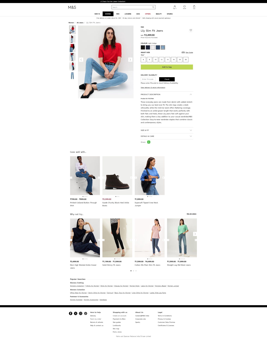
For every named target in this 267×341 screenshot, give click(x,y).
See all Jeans (191, 214)
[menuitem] (97, 13)
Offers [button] (148, 14)
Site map (116, 329)
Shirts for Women (107, 286)
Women (71, 23)
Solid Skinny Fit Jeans (111, 265)
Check (167, 79)
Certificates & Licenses (166, 325)
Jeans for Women (147, 286)
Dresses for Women (121, 286)
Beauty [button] (159, 14)
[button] (130, 60)
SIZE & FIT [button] (145, 130)
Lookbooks (117, 325)
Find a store (117, 332)
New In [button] (97, 14)
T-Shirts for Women (92, 286)
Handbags (103, 300)
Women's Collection (77, 286)
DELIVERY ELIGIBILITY (149, 75)
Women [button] (108, 14)
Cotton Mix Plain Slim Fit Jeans (147, 265)
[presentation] (71, 178)
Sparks (137, 322)
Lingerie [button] (128, 14)
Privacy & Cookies (164, 319)
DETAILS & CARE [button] (147, 136)
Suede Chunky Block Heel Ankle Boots (115, 204)
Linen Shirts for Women (140, 293)
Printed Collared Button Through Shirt (83, 204)
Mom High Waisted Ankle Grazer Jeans (83, 266)
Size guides (117, 322)
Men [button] (117, 14)
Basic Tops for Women (123, 293)
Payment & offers (119, 319)
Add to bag (167, 67)
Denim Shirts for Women (97, 293)
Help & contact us (96, 325)
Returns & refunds (96, 322)
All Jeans (80, 23)
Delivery (93, 316)
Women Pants (134, 286)
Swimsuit (110, 293)
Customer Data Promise (166, 322)
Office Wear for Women (78, 293)
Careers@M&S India (142, 316)
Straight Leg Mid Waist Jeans (179, 265)
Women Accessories (91, 300)
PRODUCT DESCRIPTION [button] (150, 94)
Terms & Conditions (165, 316)
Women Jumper (173, 286)
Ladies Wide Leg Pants (158, 293)
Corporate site (140, 319)
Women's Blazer (160, 286)
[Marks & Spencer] (72, 9)
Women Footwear (76, 300)
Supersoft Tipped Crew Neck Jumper (146, 204)
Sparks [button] (170, 14)
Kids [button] (138, 14)
